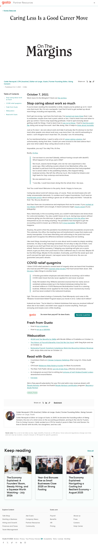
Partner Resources (23, 3)
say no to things (69, 123)
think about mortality (85, 125)
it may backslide (68, 223)
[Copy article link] (93, 81)
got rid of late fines (60, 369)
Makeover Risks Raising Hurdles (51, 365)
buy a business (42, 326)
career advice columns (73, 139)
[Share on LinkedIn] (90, 81)
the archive (62, 98)
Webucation (10, 111)
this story (30, 271)
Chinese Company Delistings (58, 360)
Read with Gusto (11, 114)
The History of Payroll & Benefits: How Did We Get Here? (52, 342)
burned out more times (74, 116)
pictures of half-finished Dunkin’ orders (78, 372)
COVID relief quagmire (13, 103)
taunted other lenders (57, 269)
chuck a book (80, 207)
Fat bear (34, 378)
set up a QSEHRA (43, 329)
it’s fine (35, 153)
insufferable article (34, 197)
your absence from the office (74, 218)
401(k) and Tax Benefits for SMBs (43, 339)
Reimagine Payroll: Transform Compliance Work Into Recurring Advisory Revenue (62, 348)
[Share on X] (87, 81)
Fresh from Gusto (12, 107)
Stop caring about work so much (14, 98)
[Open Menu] (94, 3)
